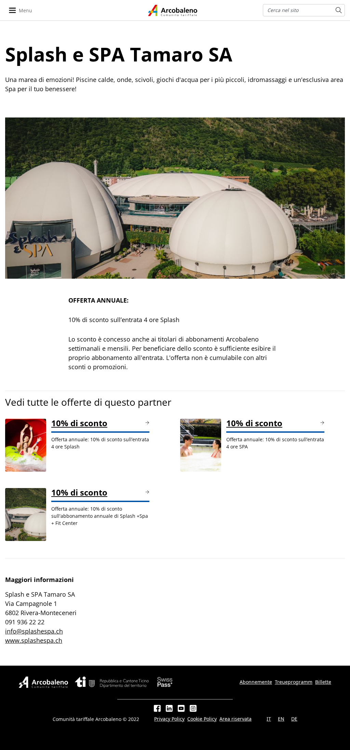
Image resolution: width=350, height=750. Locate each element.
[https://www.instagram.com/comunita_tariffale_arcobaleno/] (193, 708)
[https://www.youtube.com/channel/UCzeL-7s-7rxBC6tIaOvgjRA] (181, 708)
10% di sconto (79, 423)
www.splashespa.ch (33, 640)
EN (281, 719)
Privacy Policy (169, 719)
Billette (323, 682)
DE (294, 719)
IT (269, 719)
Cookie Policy (202, 719)
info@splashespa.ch (34, 631)
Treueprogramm (293, 682)
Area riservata (235, 719)
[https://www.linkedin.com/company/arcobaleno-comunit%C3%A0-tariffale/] (169, 708)
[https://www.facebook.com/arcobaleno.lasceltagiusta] (157, 708)
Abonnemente (256, 682)
